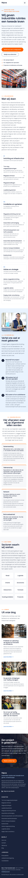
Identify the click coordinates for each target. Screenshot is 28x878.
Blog (3, 848)
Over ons (4, 840)
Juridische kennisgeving (8, 858)
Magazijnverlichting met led (9, 810)
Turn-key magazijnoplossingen (9, 800)
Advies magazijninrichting (8, 826)
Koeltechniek (5, 823)
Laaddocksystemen (7, 808)
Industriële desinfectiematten (9, 818)
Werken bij (4, 845)
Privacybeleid (5, 855)
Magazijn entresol (6, 802)
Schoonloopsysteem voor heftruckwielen (12, 816)
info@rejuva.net (6, 871)
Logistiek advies (6, 829)
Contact (4, 843)
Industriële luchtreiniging (8, 813)
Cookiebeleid (5, 860)
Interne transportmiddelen (8, 821)
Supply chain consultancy (8, 831)
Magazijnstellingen (6, 805)
